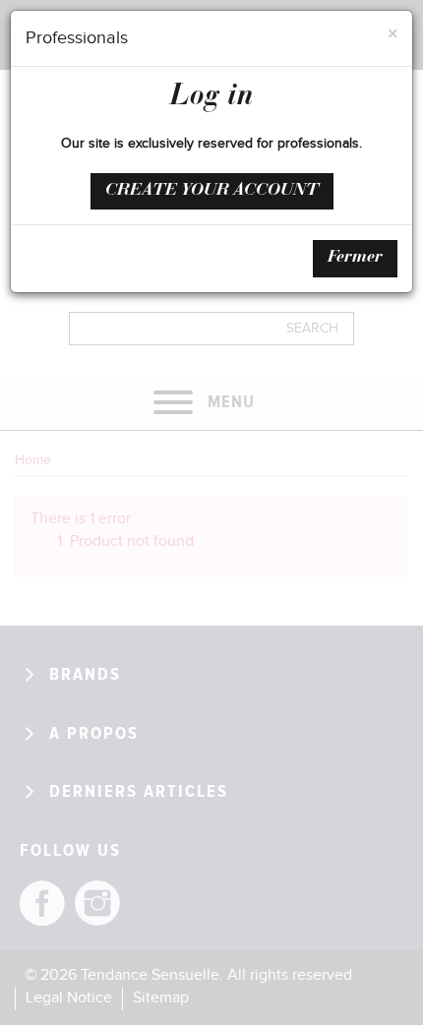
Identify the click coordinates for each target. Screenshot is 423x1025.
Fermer (355, 258)
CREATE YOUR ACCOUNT (212, 191)
